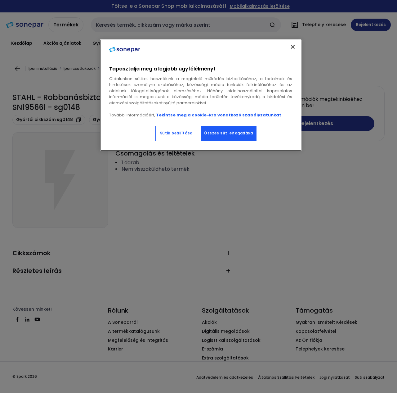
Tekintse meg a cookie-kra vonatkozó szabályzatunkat (218, 115)
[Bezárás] (293, 47)
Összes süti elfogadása (228, 133)
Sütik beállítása (176, 133)
